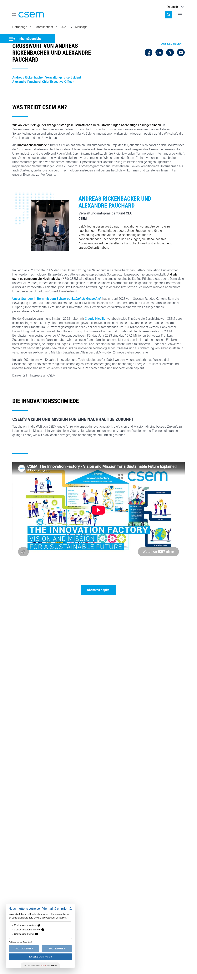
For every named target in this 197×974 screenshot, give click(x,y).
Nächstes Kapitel (98, 590)
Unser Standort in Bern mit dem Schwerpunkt (57, 298)
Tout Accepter (24, 948)
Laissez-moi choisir (40, 956)
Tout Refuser (57, 948)
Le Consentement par (40, 965)
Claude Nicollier (96, 318)
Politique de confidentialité (20, 942)
